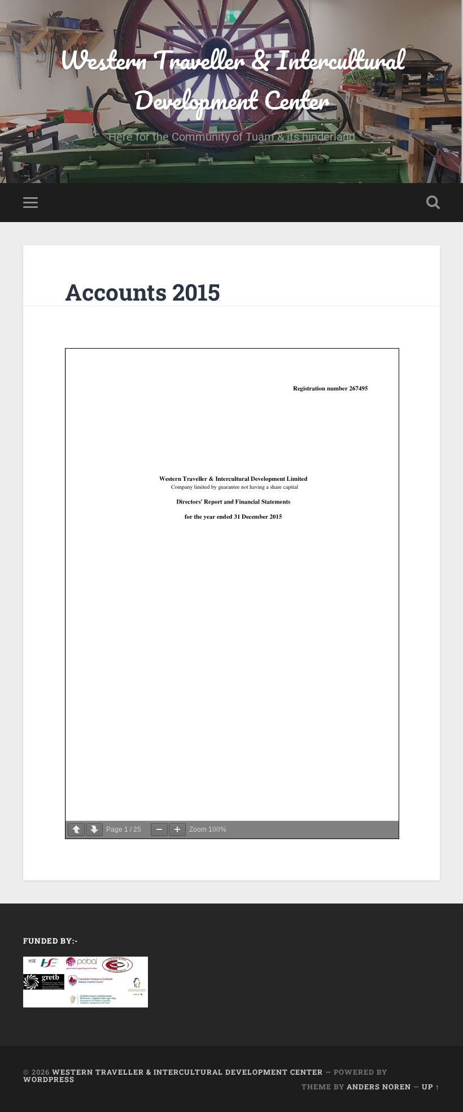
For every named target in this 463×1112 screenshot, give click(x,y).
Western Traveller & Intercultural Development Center (231, 80)
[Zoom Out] (159, 829)
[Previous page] (76, 829)
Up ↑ (431, 1086)
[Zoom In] (177, 829)
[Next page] (94, 829)
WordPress (49, 1079)
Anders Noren (379, 1086)
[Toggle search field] (433, 202)
